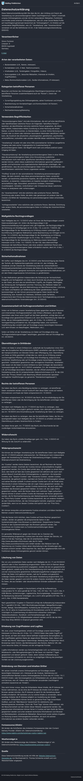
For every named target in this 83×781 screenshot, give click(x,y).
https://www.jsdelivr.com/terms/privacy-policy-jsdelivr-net (24, 733)
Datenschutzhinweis (76, 777)
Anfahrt (77, 3)
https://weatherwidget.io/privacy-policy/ (34, 745)
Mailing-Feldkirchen (13, 3)
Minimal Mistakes (33, 775)
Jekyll (26, 775)
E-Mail (4, 53)
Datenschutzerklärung (16, 9)
